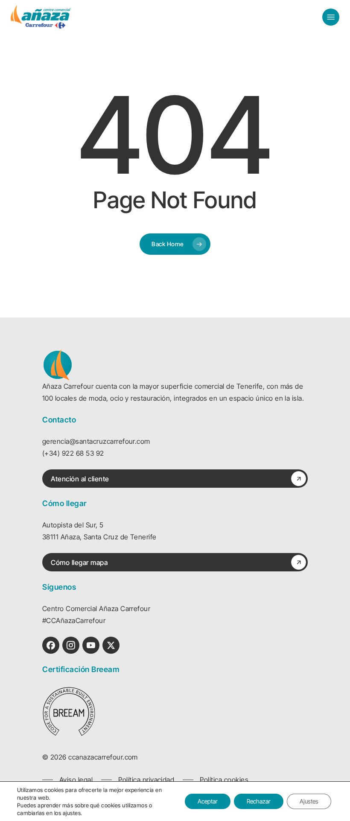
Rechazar (259, 801)
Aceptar (208, 801)
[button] (330, 17)
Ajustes (309, 801)
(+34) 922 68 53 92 (73, 453)
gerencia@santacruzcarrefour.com (96, 441)
